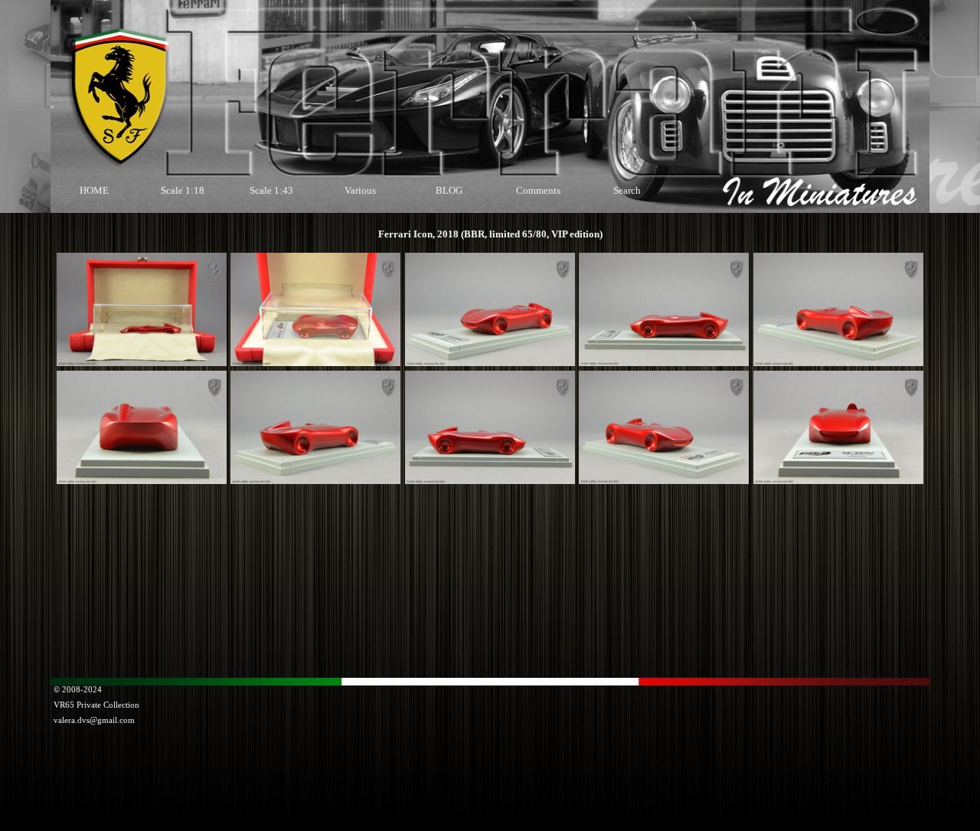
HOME (94, 190)
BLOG (449, 190)
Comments (538, 190)
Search (627, 190)
